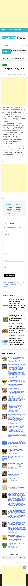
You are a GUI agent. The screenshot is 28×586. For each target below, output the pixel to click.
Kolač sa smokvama (13, 479)
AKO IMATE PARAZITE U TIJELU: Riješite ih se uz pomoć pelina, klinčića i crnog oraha (16, 545)
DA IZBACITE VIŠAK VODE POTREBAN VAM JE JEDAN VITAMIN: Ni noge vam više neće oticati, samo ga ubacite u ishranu (12, 30)
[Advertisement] (14, 575)
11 (7, 565)
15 (20, 565)
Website (6, 267)
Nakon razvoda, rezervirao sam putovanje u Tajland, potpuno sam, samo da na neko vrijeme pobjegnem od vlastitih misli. (16, 537)
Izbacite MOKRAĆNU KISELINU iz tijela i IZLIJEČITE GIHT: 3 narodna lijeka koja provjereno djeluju (16, 359)
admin (5, 74)
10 (4, 565)
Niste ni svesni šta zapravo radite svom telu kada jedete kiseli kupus (16, 486)
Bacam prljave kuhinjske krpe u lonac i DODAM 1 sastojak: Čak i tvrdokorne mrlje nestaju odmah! (16, 450)
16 (24, 565)
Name (6, 254)
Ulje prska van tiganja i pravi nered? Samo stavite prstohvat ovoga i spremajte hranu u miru (16, 473)
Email (6, 260)
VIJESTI (4, 64)
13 (14, 565)
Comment (7, 234)
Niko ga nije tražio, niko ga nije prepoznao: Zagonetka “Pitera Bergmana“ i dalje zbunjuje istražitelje (15, 465)
